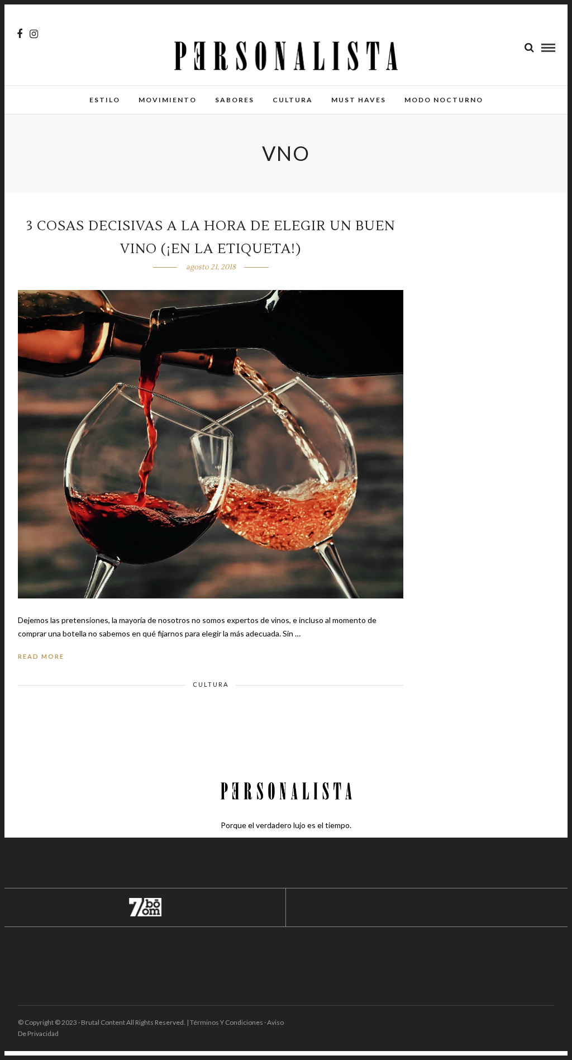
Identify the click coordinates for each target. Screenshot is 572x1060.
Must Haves (358, 100)
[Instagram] (34, 34)
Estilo (104, 100)
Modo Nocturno (443, 100)
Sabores (234, 100)
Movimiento (168, 100)
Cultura (293, 100)
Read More (41, 656)
